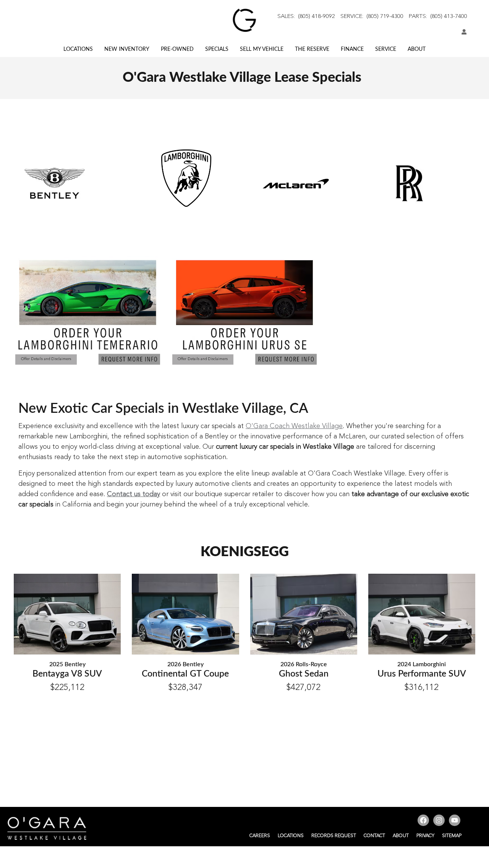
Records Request (333, 836)
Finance (352, 49)
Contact (374, 836)
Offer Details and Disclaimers (46, 360)
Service (385, 49)
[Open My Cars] (462, 33)
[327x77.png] (295, 183)
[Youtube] (455, 821)
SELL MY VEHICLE (261, 49)
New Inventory (126, 49)
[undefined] (186, 178)
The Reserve (312, 49)
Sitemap (451, 836)
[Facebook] (424, 821)
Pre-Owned (177, 49)
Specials (216, 49)
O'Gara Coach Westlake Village (294, 426)
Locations (78, 49)
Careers (259, 836)
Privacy (425, 836)
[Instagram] (440, 821)
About (417, 49)
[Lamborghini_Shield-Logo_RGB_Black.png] (186, 178)
